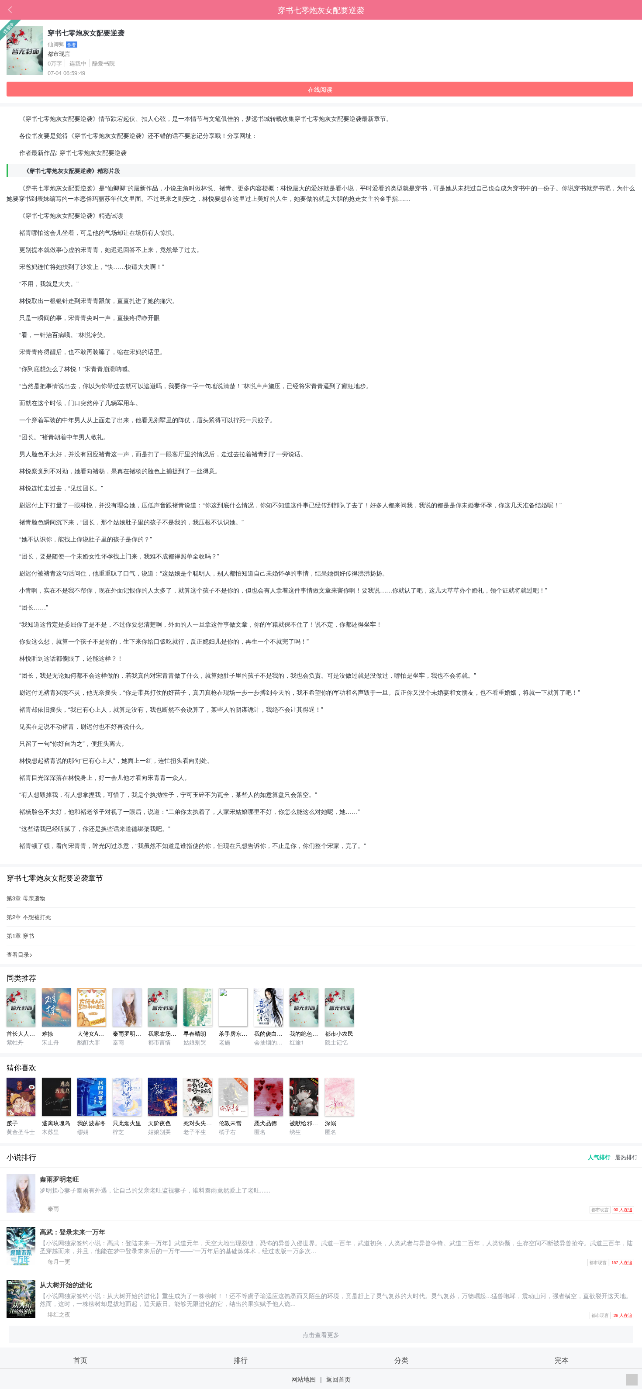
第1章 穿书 (20, 935)
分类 (401, 1360)
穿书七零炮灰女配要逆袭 (321, 9)
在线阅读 (320, 88)
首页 (622, 10)
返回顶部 (632, 1380)
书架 (635, 10)
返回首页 (338, 1378)
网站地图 (303, 1378)
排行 (241, 1360)
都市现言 (59, 53)
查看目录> (20, 954)
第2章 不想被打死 (29, 917)
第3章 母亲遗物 (26, 898)
